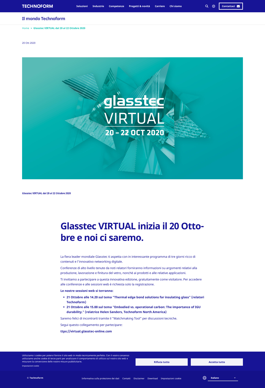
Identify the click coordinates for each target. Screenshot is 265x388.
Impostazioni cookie (30, 365)
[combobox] (224, 378)
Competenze (116, 6)
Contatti (126, 378)
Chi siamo (176, 6)
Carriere (160, 6)
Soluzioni (82, 6)
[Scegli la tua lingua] (213, 6)
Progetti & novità (139, 6)
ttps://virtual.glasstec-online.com (86, 331)
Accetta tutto (217, 362)
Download (153, 378)
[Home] (37, 6)
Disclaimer (139, 378)
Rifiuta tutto (161, 362)
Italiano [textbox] (215, 377)
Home (25, 28)
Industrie (98, 6)
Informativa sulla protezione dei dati (100, 378)
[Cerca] (206, 6)
